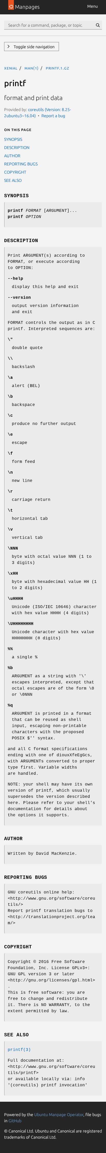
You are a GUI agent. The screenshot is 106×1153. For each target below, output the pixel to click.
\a (10, 377)
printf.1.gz (57, 68)
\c (10, 415)
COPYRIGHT (15, 172)
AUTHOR (12, 155)
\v (10, 529)
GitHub (14, 1120)
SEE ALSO (13, 180)
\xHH (13, 573)
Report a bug (53, 115)
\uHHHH (15, 599)
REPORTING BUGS (21, 164)
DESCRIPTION (16, 147)
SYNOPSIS (13, 139)
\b (10, 396)
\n (10, 472)
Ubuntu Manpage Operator (58, 1114)
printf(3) (19, 1050)
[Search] (98, 25)
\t (10, 510)
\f (10, 453)
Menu (92, 6)
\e (10, 434)
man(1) (31, 68)
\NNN (13, 548)
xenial (10, 68)
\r (10, 491)
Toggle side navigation (34, 46)
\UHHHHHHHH (20, 624)
